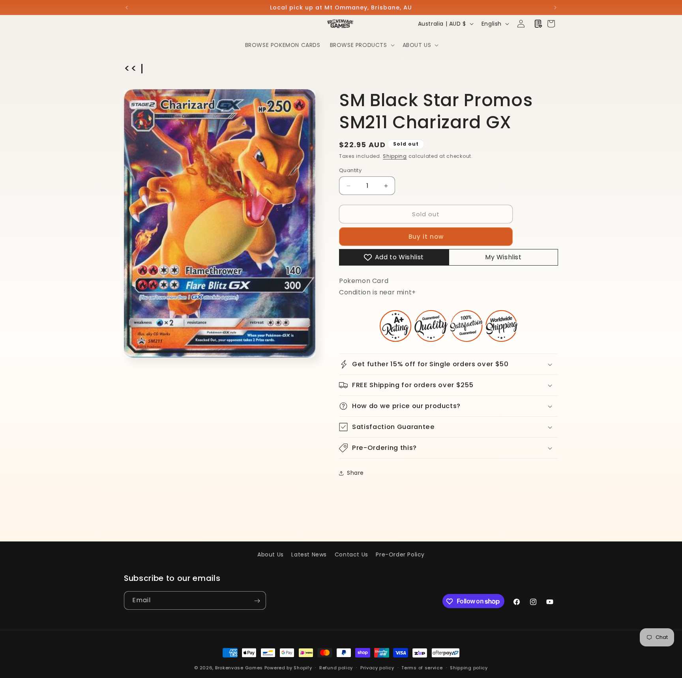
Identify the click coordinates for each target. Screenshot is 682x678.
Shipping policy (469, 667)
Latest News (309, 554)
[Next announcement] (555, 7)
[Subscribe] (257, 601)
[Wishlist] (538, 23)
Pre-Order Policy (400, 554)
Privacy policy (377, 667)
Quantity (350, 170)
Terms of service (421, 667)
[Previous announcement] (126, 7)
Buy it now (426, 236)
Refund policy (336, 667)
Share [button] (355, 473)
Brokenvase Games (239, 668)
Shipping (395, 156)
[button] (361, 45)
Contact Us (351, 554)
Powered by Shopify (288, 668)
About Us (270, 554)
